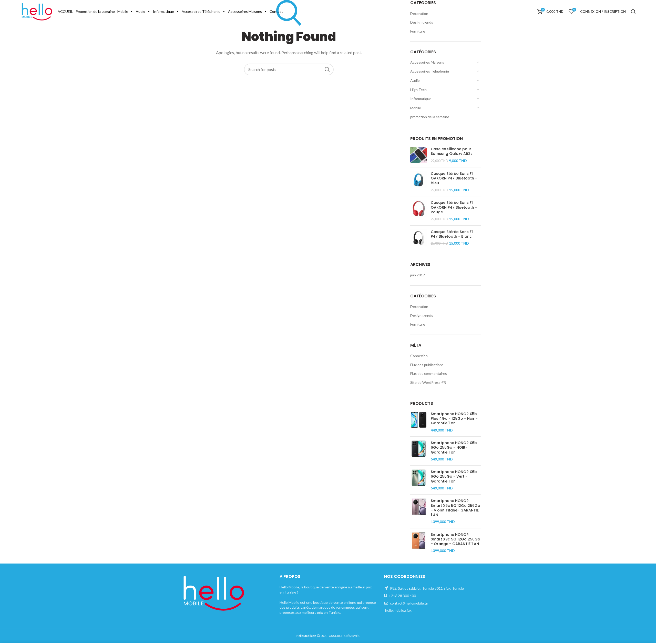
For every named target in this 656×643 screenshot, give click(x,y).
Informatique (163, 11)
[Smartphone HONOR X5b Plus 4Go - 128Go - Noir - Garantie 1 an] (418, 422)
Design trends (421, 315)
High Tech (418, 89)
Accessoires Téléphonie (201, 11)
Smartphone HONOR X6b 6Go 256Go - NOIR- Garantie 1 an (454, 447)
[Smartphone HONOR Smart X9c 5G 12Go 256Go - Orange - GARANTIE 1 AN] (418, 542)
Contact (276, 11)
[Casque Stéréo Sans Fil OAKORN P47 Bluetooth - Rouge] (418, 210)
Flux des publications (427, 365)
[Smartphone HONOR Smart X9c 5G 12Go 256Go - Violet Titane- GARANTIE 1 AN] (418, 511)
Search (327, 69)
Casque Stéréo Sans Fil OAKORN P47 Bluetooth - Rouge (454, 207)
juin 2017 (417, 275)
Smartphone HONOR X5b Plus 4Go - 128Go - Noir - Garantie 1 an (454, 418)
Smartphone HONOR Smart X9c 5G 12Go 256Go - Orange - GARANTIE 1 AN (455, 539)
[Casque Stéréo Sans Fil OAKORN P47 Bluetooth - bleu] (418, 181)
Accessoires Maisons (245, 11)
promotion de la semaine (429, 117)
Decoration (419, 306)
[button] (131, 11)
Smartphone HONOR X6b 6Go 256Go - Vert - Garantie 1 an (454, 476)
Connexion (419, 356)
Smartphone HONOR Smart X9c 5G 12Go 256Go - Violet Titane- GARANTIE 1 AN (455, 507)
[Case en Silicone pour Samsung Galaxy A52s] (418, 155)
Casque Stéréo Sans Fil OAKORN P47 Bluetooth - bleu (454, 178)
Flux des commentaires (428, 373)
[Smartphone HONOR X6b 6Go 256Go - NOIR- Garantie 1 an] (418, 450)
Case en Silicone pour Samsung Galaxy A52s (452, 151)
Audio (140, 11)
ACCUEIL (65, 11)
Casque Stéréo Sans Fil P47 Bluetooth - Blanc (452, 234)
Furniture (417, 324)
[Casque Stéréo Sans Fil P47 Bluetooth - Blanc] (418, 237)
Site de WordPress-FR (428, 382)
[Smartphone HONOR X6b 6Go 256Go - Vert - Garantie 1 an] (418, 479)
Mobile (122, 11)
